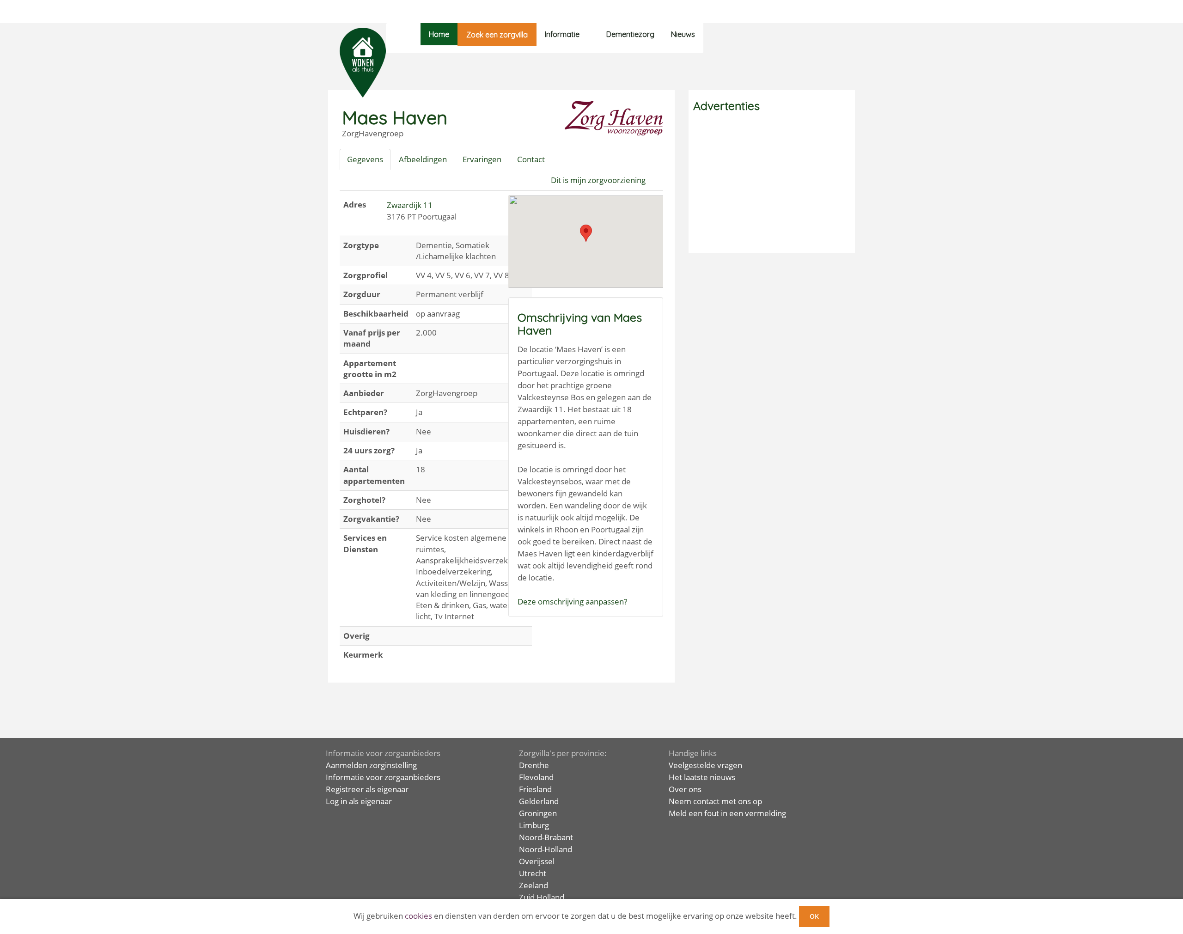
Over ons (685, 789)
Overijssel (537, 861)
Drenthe (534, 765)
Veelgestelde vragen (705, 765)
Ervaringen (482, 159)
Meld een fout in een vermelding (727, 813)
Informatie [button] (562, 34)
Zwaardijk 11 (410, 205)
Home (439, 34)
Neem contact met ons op (715, 801)
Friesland (535, 789)
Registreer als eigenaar (367, 789)
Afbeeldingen (423, 159)
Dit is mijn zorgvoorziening (598, 180)
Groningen (538, 813)
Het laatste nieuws (702, 777)
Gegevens (365, 159)
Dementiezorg (630, 34)
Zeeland (533, 885)
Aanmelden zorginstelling (371, 765)
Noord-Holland (545, 849)
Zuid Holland (541, 897)
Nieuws (683, 34)
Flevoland (536, 777)
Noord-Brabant (546, 837)
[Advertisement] (771, 184)
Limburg (534, 825)
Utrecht (532, 873)
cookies (418, 915)
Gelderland (539, 801)
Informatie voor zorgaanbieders (383, 777)
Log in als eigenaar (359, 801)
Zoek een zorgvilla (497, 34)
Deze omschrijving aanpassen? (572, 601)
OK (814, 916)
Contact (531, 159)
